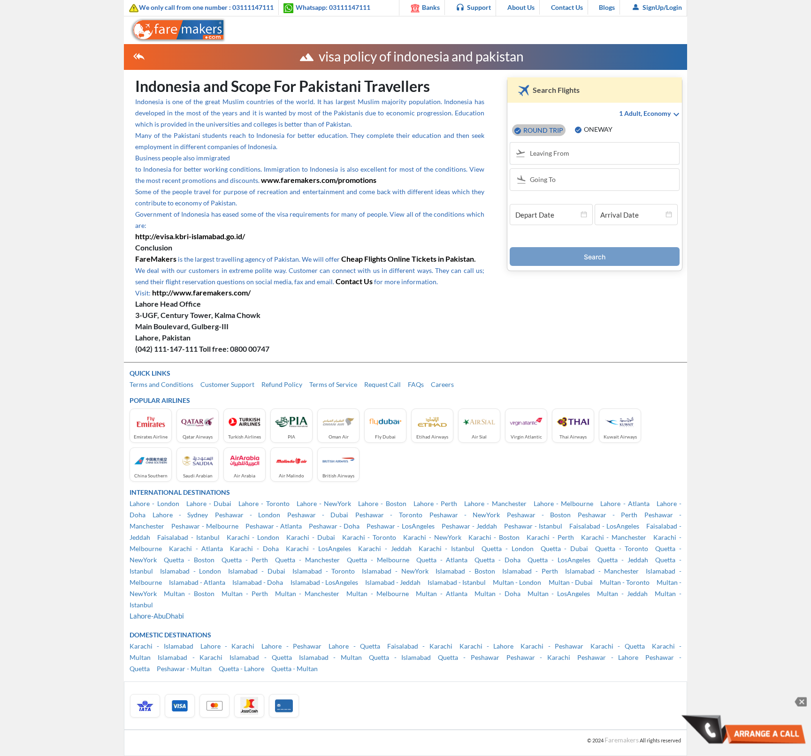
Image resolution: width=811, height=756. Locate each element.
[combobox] (599, 154)
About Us (521, 7)
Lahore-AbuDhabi (157, 616)
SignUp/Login (662, 7)
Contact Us (567, 7)
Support (479, 7)
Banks (431, 7)
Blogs (607, 7)
